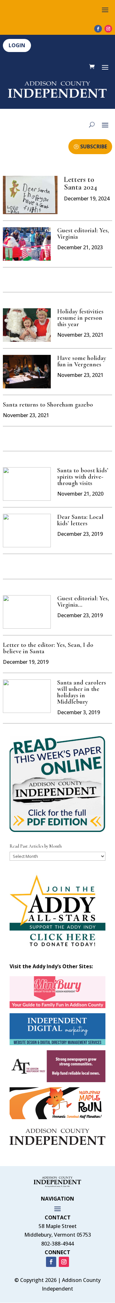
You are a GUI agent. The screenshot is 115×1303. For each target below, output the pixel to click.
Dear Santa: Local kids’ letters (80, 520)
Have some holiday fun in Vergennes (81, 361)
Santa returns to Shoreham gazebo (48, 404)
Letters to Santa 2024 (80, 183)
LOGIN (17, 45)
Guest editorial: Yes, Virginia (83, 234)
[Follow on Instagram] (108, 29)
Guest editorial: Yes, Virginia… (83, 602)
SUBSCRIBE (93, 146)
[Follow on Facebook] (98, 29)
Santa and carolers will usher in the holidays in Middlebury (81, 692)
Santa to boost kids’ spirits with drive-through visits (82, 477)
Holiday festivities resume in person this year (80, 318)
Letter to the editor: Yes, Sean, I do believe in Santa (48, 648)
